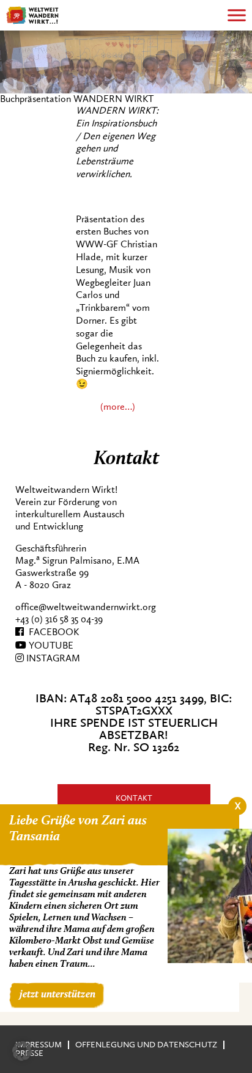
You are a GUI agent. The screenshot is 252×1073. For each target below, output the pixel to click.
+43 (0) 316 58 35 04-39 (59, 619)
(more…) (117, 406)
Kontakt (134, 797)
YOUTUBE (49, 645)
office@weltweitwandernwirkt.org (85, 607)
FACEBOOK (51, 632)
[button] (22, 1051)
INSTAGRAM (52, 658)
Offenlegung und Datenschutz (146, 1044)
